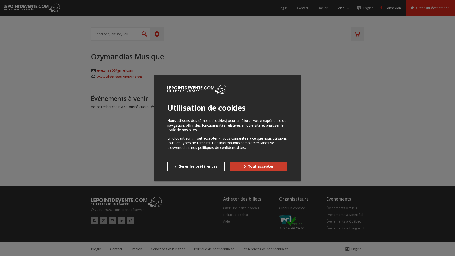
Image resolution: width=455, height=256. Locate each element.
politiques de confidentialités (221, 147)
